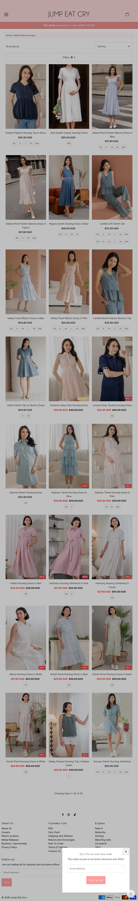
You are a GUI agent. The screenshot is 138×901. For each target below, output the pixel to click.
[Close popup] (126, 852)
